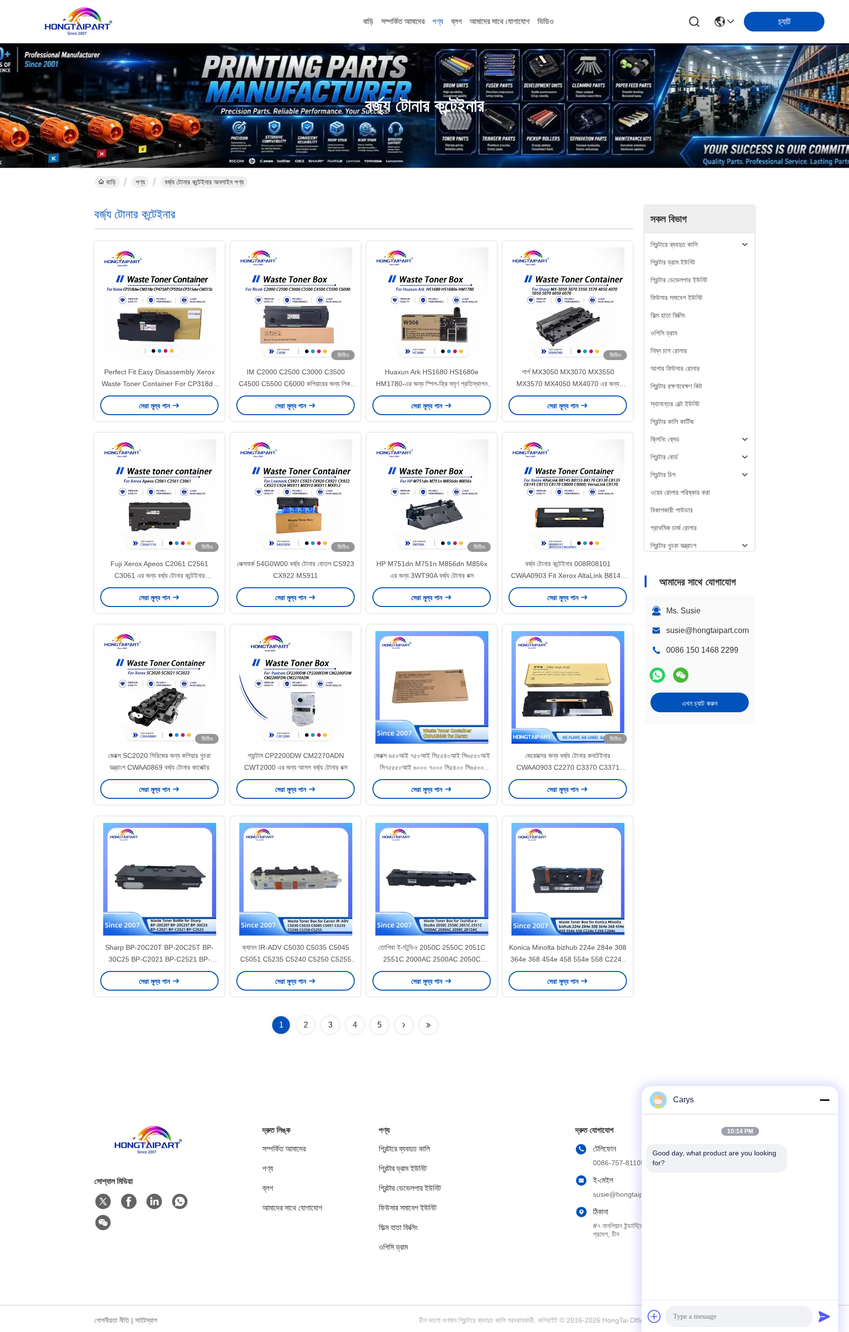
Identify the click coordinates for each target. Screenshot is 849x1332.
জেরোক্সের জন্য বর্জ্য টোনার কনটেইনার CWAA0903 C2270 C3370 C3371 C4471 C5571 (568, 767)
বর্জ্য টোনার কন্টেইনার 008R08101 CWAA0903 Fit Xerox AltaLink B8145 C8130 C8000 (567, 575)
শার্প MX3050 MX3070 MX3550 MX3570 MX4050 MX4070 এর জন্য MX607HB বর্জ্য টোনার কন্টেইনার (567, 383)
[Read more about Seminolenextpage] (404, 1025)
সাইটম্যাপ (146, 1320)
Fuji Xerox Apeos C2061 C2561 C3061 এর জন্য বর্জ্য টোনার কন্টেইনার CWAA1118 (159, 575)
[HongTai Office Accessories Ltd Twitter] (103, 1202)
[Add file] (654, 1316)
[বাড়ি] (148, 1152)
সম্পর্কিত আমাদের (402, 21)
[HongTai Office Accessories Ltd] (79, 21)
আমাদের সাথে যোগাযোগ (500, 21)
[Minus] (824, 1100)
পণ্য (437, 21)
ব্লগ (456, 21)
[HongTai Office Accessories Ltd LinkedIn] (154, 1202)
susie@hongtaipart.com (707, 630)
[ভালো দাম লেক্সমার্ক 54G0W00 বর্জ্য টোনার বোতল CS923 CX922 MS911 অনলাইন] (295, 495)
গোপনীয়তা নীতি (111, 1320)
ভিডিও (546, 21)
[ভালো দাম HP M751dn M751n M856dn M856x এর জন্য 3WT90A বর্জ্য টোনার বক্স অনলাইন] (431, 495)
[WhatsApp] (657, 675)
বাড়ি (368, 21)
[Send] (824, 1316)
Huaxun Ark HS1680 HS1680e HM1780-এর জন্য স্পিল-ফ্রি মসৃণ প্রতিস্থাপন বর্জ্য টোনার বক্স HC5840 (431, 383)
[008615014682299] (180, 1202)
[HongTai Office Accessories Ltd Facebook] (129, 1202)
